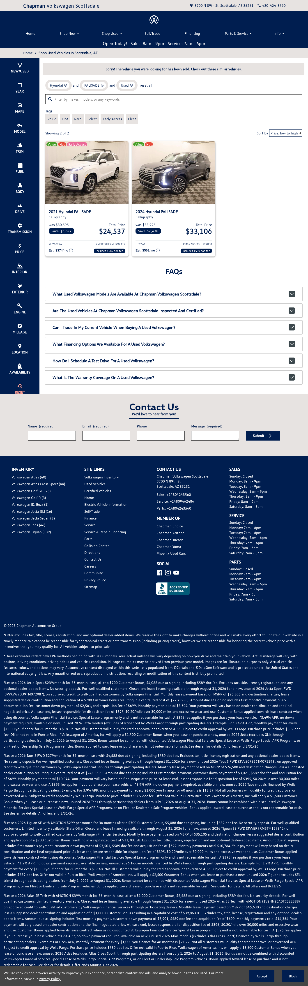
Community (93, 573)
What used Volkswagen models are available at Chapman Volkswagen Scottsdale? (127, 293)
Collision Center (96, 545)
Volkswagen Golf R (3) (29, 497)
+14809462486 (182, 501)
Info (277, 33)
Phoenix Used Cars (171, 553)
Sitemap (90, 586)
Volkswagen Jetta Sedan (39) (34, 518)
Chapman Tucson (170, 540)
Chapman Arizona (170, 533)
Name (41, 426)
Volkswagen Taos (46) (28, 525)
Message (206, 426)
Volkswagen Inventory (101, 477)
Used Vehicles (95, 484)
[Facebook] (159, 572)
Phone (142, 426)
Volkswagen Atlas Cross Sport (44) (38, 484)
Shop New (68, 33)
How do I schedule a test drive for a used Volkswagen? (103, 360)
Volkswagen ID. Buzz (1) (30, 504)
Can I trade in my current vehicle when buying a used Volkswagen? (114, 327)
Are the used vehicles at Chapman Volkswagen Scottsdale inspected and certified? (128, 310)
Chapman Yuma (169, 546)
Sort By (262, 133)
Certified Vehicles (97, 491)
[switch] (51, 119)
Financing (192, 33)
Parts (88, 538)
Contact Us (92, 559)
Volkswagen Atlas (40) (29, 477)
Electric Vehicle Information (105, 504)
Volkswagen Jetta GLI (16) (32, 511)
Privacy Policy (95, 580)
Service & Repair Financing (105, 532)
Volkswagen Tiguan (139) (31, 532)
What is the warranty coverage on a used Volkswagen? (103, 377)
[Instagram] (168, 572)
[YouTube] (176, 572)
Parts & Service (236, 33)
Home (30, 33)
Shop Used (110, 33)
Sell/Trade (152, 33)
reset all (146, 85)
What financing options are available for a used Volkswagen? (109, 344)
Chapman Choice (170, 526)
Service (89, 525)
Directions (92, 552)
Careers (90, 566)
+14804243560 (179, 494)
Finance (90, 518)
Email (95, 426)
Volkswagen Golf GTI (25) (31, 491)
